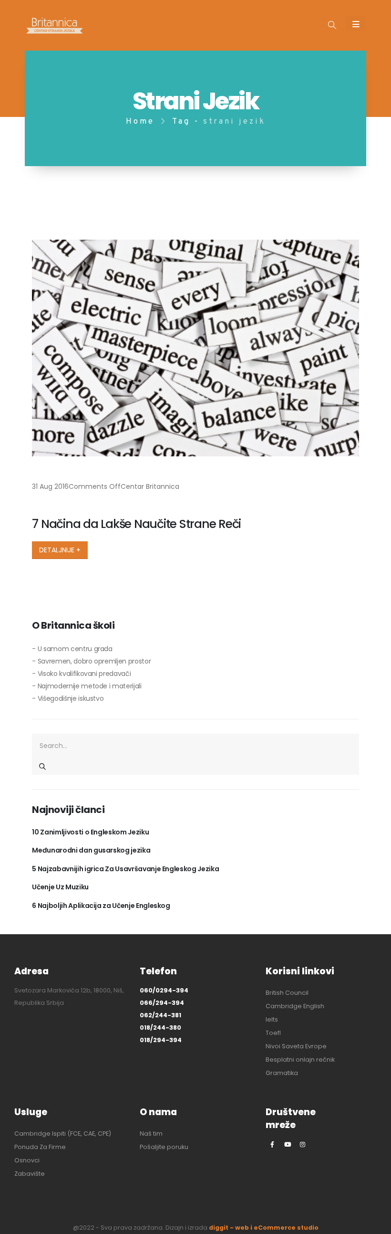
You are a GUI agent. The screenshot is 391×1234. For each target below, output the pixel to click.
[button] (332, 26)
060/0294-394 (164, 990)
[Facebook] (272, 1144)
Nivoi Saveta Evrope (296, 1046)
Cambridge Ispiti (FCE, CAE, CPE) (62, 1133)
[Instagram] (302, 1144)
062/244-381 (160, 1015)
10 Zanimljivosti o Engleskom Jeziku (90, 832)
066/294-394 (162, 1003)
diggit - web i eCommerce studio (264, 1227)
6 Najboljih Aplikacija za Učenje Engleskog (101, 905)
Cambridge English (295, 1006)
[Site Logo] (54, 25)
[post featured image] (195, 348)
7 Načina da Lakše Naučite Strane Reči (136, 524)
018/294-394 (161, 1040)
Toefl (273, 1033)
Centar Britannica (150, 486)
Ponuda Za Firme (40, 1147)
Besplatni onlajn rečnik (300, 1059)
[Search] (42, 766)
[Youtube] (287, 1144)
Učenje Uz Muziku (60, 887)
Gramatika (282, 1073)
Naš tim (151, 1133)
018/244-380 (160, 1027)
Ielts (272, 1019)
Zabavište (29, 1174)
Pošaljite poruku (164, 1147)
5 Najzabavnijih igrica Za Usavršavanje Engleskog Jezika (125, 869)
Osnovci (27, 1160)
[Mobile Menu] (356, 23)
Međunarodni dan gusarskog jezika (91, 850)
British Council (287, 993)
